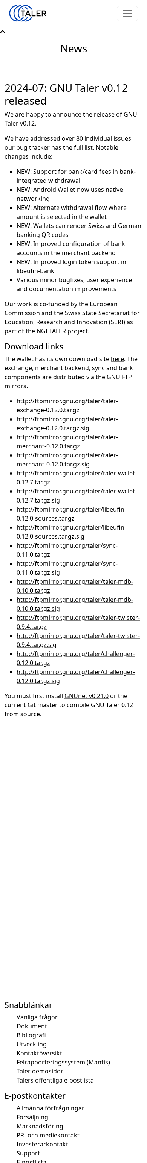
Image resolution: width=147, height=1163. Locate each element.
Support (28, 1153)
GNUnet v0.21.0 (86, 696)
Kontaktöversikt (39, 1053)
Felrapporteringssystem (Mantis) (63, 1062)
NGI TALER (51, 331)
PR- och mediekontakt (48, 1135)
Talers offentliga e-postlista (55, 1080)
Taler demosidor (40, 1071)
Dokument (32, 1026)
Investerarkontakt (42, 1144)
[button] (2, 31)
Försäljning (32, 1117)
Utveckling (32, 1044)
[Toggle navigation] (127, 13)
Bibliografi (31, 1035)
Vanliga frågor (37, 1017)
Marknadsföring (40, 1126)
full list (83, 147)
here (117, 359)
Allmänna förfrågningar (50, 1108)
